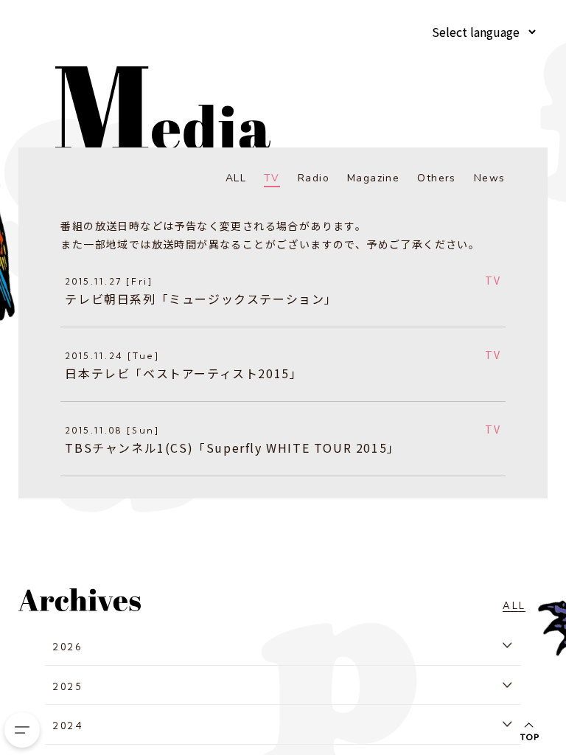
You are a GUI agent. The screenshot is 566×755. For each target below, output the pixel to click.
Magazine (373, 178)
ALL (236, 178)
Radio (313, 178)
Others (436, 178)
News (490, 178)
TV (272, 178)
